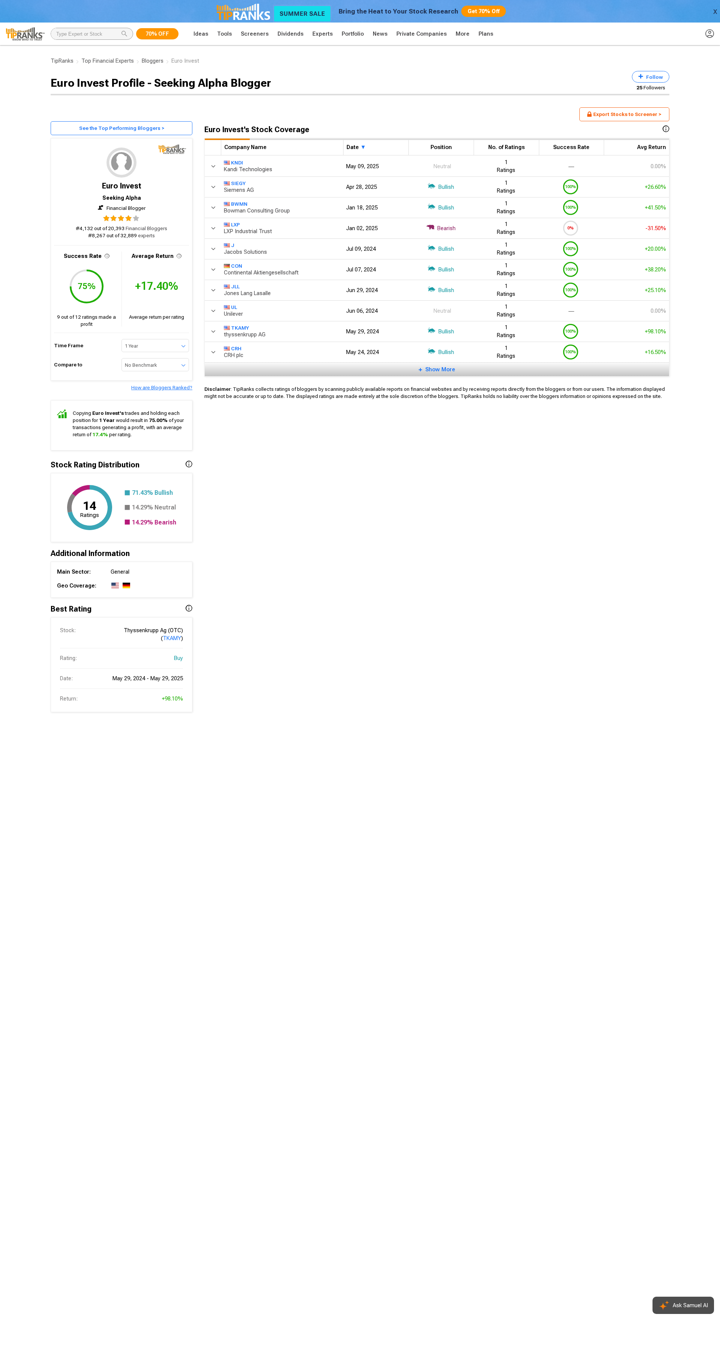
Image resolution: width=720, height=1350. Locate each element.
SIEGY (238, 183)
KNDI (237, 162)
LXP (235, 224)
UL (234, 307)
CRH (236, 348)
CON (236, 265)
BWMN (239, 203)
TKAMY (172, 638)
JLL (235, 286)
